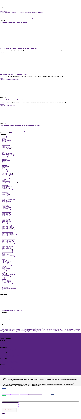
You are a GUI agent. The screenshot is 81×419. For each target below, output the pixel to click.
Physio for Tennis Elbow (6, 220)
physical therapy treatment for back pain (36, 329)
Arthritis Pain (4, 142)
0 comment (6, 28)
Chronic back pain (5, 158)
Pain (2, 211)
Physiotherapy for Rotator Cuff (7, 241)
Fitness (3, 168)
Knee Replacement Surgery (7, 368)
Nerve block (4, 202)
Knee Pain (3, 187)
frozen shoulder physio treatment (11, 328)
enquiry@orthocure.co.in (4, 10)
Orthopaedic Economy (6, 207)
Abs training (4, 137)
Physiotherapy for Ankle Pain (7, 226)
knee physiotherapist (68, 328)
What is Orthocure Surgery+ (7, 367)
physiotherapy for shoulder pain (52, 330)
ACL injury (3, 138)
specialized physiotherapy (4, 331)
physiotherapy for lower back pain (28, 330)
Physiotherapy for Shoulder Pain (8, 242)
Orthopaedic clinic (12, 131)
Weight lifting (4, 289)
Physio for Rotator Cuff (6, 214)
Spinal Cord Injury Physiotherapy (8, 269)
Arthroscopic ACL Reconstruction (8, 373)
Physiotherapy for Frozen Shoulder (8, 236)
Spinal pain (4, 270)
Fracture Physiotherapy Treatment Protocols (10, 172)
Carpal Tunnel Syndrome (6, 153)
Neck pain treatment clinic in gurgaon (24, 329)
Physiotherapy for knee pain (19, 330)
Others (3, 374)
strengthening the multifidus (7, 283)
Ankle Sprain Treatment (6, 140)
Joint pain (3, 184)
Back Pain (3, 146)
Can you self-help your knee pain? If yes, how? (13, 74)
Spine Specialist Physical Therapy (8, 274)
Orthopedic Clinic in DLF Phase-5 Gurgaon (9, 349)
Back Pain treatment (6, 149)
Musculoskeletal (5, 196)
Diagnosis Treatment (6, 162)
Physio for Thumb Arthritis (6, 221)
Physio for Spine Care (6, 218)
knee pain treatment (46, 328)
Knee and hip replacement (7, 186)
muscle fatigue (4, 195)
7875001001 (2, 9)
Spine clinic (4, 273)
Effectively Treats (5, 164)
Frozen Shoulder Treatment (7, 173)
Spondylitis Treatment (6, 276)
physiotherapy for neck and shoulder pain (40, 330)
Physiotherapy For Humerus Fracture (9, 238)
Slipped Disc (4, 267)
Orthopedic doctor (5, 208)
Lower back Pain (5, 193)
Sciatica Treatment (71, 330)
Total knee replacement (6, 286)
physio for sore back (46, 329)
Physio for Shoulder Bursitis (7, 215)
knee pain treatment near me (54, 328)
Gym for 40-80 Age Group (21, 12)
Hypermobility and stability (7, 181)
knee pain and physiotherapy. (38, 328)
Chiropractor (4, 156)
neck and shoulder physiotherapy (7, 329)
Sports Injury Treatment (6, 281)
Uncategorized (24, 131)
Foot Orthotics (4, 171)
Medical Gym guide (5, 194)
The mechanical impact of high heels (10, 320)
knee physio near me (62, 328)
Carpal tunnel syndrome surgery (8, 369)
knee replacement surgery (14, 79)
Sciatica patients (5, 262)
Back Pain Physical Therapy (7, 147)
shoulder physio (76, 330)
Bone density (4, 151)
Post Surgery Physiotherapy (7, 251)
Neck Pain (3, 200)
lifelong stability (5, 192)
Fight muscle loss (5, 166)
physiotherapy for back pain (7, 231)
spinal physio (10, 331)
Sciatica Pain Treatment (6, 261)
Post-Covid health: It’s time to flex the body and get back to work (19, 48)
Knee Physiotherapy (5, 188)
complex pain (4, 159)
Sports (3, 278)
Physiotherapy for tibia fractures (8, 246)
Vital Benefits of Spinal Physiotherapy (9, 288)
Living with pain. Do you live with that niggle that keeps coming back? (20, 125)
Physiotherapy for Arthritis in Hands (8, 229)
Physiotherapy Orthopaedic (7, 249)
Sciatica (3, 259)
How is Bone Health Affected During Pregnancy (13, 22)
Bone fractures (4, 152)
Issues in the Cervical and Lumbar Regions (9, 182)
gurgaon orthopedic (5, 175)
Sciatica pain (4, 260)
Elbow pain (4, 165)
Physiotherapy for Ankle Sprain (7, 227)
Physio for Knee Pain (5, 213)
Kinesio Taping (4, 185)
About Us (37, 12)
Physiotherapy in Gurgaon (6, 247)
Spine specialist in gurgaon (16, 331)
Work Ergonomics (5, 290)
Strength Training (5, 282)
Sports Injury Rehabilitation (7, 280)
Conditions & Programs (30, 12)
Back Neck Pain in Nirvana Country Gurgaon (10, 362)
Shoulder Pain (4, 263)
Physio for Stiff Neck (5, 219)
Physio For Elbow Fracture (6, 212)
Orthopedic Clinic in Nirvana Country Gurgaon (10, 350)
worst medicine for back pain (7, 292)
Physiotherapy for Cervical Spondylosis (9, 234)
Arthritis (3, 141)
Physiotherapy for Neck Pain (7, 240)
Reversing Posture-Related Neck (8, 255)
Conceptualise (20, 376)
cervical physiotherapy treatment (8, 154)
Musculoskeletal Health (6, 198)
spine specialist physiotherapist (36, 331)
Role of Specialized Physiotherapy (8, 256)
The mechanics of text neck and (9, 301)
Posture (3, 253)
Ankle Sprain (4, 139)
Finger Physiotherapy (6, 167)
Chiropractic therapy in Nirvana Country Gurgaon (11, 356)
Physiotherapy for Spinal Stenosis (8, 243)
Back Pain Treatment (13, 28)
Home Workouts (5, 180)
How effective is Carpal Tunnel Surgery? (11, 100)
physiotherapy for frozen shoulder (9, 330)
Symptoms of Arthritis (6, 285)
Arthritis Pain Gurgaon (6, 144)
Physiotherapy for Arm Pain (7, 228)
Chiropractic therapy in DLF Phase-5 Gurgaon (10, 355)
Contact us (41, 12)
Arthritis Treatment (5, 145)
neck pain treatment (12, 53)
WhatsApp (4, 395)
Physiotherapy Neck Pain (6, 248)
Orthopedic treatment (6, 209)
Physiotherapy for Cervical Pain (7, 232)
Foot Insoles (4, 169)
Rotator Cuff (4, 258)
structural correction (49, 331)
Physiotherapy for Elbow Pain (7, 235)
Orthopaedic (4, 205)
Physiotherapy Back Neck (6, 225)
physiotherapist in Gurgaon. (7, 222)
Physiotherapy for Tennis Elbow (7, 245)
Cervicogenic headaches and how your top (12, 310)
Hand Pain (4, 176)
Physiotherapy (13, 12)
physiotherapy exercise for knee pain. (70, 329)
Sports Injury (4, 279)
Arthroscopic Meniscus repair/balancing (9, 371)
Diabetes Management (6, 160)
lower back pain (74, 328)
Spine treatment (5, 275)
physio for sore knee (52, 329)
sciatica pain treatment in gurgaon (62, 330)
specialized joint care (6, 268)
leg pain (3, 191)
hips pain (3, 179)
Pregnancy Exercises (6, 254)
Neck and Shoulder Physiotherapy (8, 199)
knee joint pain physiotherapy (29, 328)
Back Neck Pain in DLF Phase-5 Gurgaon (9, 361)
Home (1, 12)
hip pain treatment (5, 178)
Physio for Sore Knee (5, 216)
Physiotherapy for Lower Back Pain (8, 239)
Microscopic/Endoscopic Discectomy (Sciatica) (10, 370)
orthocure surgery (12, 105)
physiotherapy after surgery (59, 329)
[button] (6, 12)
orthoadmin (2, 28)
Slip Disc (3, 266)
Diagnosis (3, 161)
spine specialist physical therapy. (26, 331)
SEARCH (10, 132)
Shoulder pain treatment (6, 265)
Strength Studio (43, 331)
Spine (3, 272)
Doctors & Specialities (6, 12)
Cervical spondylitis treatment (7, 155)
